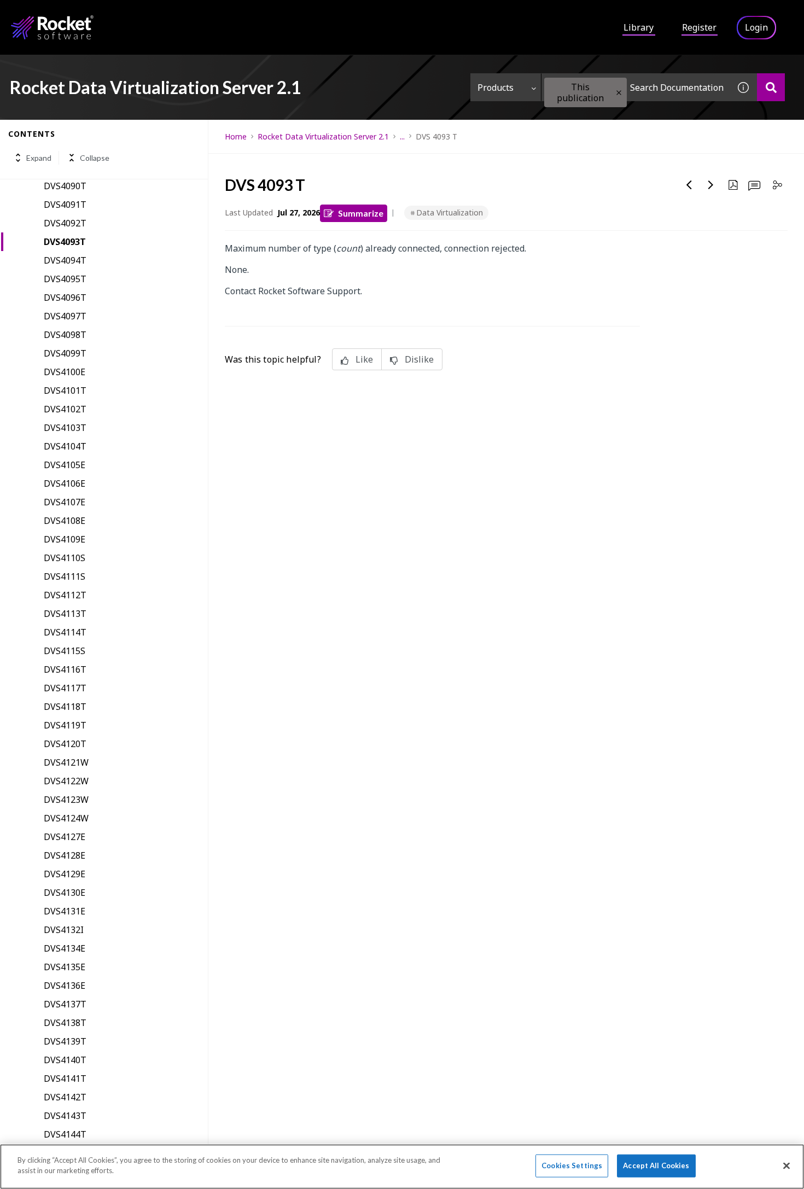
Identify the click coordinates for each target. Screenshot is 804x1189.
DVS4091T (65, 205)
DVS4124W (66, 818)
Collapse (94, 157)
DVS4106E (64, 483)
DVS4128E (64, 855)
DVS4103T (65, 428)
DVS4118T (65, 707)
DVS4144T (65, 1134)
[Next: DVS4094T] (711, 185)
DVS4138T (65, 1023)
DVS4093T (65, 242)
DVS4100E (64, 372)
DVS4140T (65, 1060)
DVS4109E (64, 539)
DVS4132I (64, 930)
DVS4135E (64, 967)
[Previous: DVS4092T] (689, 185)
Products (495, 87)
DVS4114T (65, 632)
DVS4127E (64, 837)
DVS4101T (65, 390)
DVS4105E (64, 465)
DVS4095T (65, 279)
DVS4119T (65, 725)
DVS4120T (65, 744)
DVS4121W (66, 762)
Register (699, 27)
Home (236, 136)
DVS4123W (66, 800)
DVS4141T (65, 1079)
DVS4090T (65, 186)
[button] (619, 93)
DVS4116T (65, 669)
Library (639, 27)
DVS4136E (64, 986)
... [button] (402, 136)
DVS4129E (64, 874)
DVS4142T (65, 1097)
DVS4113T (65, 614)
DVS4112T (65, 595)
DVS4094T (65, 260)
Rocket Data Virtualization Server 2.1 (323, 136)
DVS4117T (65, 688)
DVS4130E (64, 893)
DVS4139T (65, 1041)
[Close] (786, 1165)
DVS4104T (65, 446)
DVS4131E (64, 911)
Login (756, 27)
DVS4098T (65, 335)
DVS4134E (64, 948)
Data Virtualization (449, 212)
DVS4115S (64, 651)
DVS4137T (65, 1004)
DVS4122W (66, 781)
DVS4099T (65, 353)
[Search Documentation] (771, 87)
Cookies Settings (571, 1165)
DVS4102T (65, 409)
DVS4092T (65, 223)
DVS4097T (65, 316)
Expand (38, 157)
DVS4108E (64, 521)
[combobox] (635, 87)
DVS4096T (65, 298)
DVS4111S (64, 576)
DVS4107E (64, 502)
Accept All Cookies (656, 1165)
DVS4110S (64, 558)
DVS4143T (65, 1116)
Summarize (360, 213)
